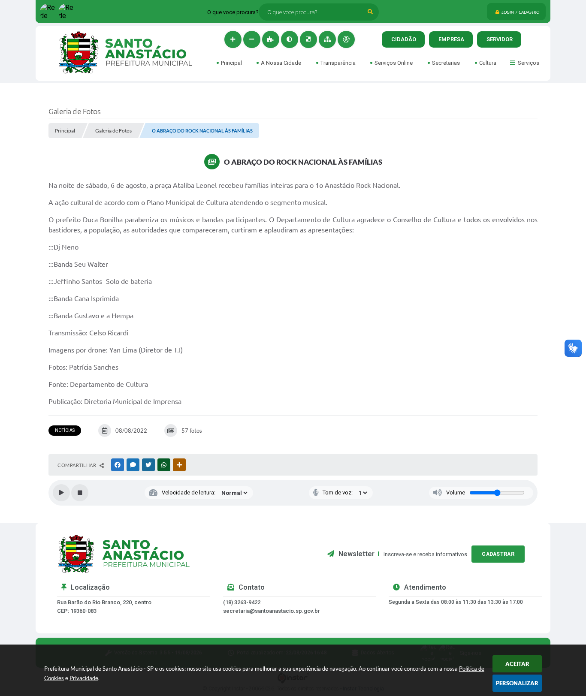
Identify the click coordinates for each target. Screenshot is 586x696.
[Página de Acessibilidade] (346, 39)
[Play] (61, 492)
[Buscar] (370, 12)
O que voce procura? (233, 12)
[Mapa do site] (327, 39)
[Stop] (79, 492)
